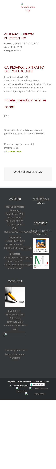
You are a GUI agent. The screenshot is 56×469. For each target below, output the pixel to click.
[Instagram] (48, 210)
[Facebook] (33, 210)
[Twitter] (38, 210)
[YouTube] (43, 210)
